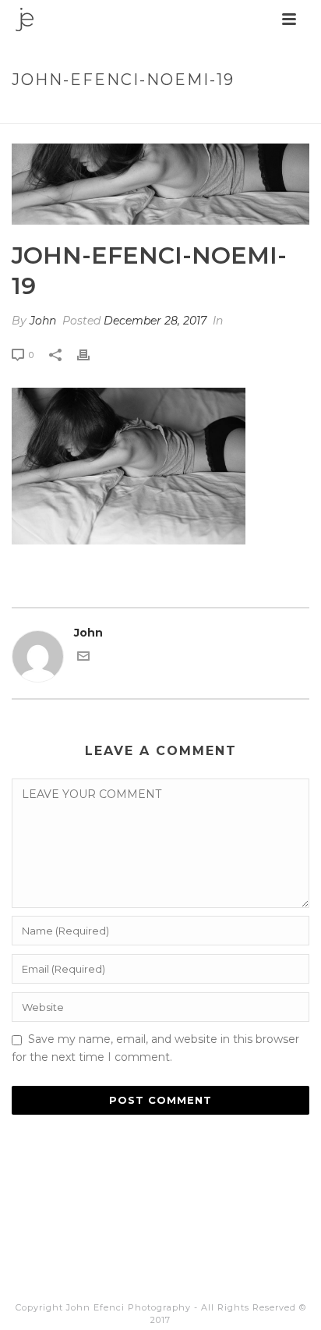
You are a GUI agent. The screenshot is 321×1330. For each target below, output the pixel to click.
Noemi (117, 113)
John (43, 321)
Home (76, 113)
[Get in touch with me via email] (83, 658)
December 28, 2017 (155, 321)
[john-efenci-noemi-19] (160, 184)
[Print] (91, 355)
